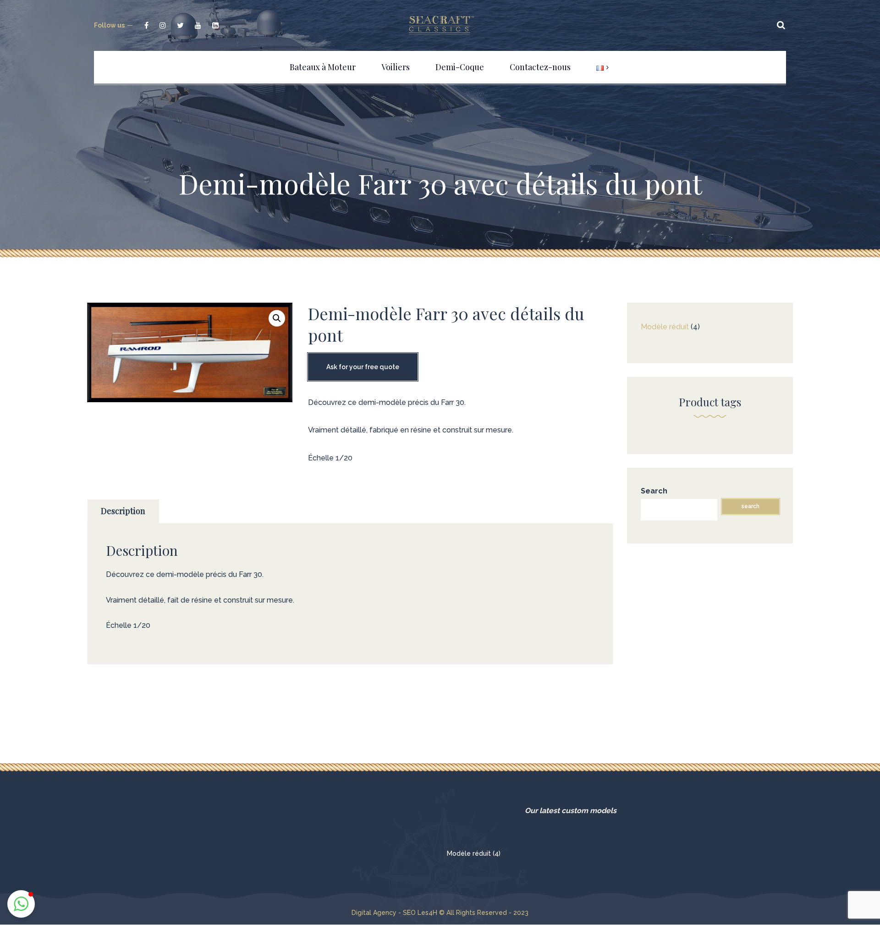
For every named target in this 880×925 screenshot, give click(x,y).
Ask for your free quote (362, 367)
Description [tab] (123, 510)
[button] (277, 318)
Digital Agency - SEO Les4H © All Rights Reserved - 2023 (440, 912)
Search (654, 491)
